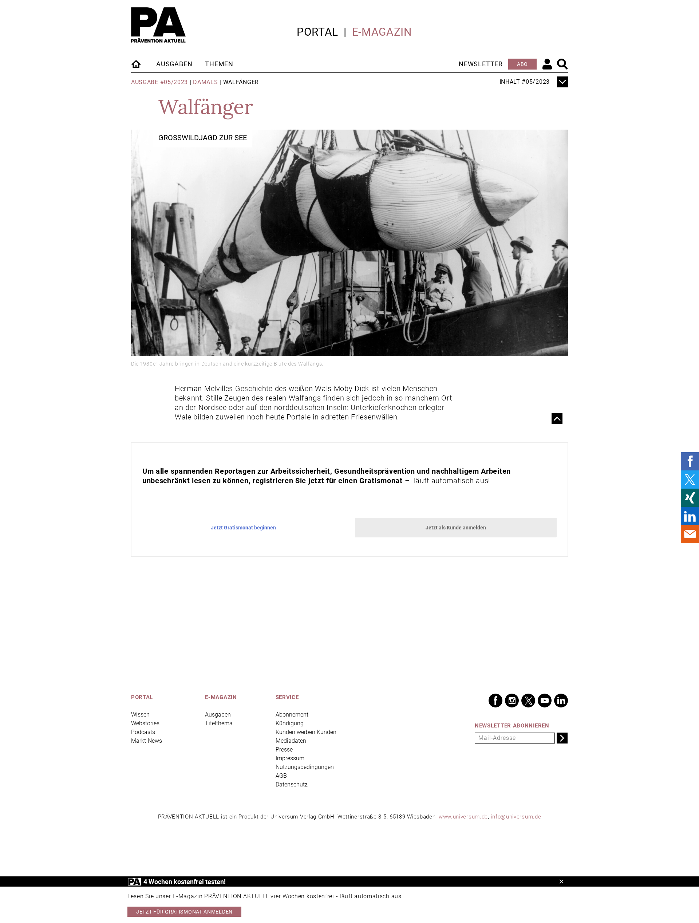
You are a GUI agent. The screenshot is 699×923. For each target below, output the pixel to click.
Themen (219, 64)
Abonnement (292, 714)
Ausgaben (174, 64)
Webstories (145, 723)
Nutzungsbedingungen (305, 767)
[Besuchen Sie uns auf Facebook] (495, 700)
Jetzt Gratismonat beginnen (243, 527)
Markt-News (146, 740)
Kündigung (290, 723)
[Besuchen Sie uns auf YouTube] (545, 700)
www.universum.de (463, 816)
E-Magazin (382, 31)
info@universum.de (516, 816)
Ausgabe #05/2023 (159, 82)
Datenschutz (292, 784)
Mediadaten (291, 740)
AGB (281, 775)
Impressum (290, 758)
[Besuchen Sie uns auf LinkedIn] (561, 700)
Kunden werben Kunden (306, 732)
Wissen (140, 714)
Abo (522, 64)
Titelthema (219, 723)
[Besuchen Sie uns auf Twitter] (528, 700)
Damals (205, 82)
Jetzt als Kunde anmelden (456, 527)
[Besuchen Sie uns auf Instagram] (512, 700)
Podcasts (143, 732)
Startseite (136, 63)
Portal (317, 31)
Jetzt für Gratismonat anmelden (184, 912)
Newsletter (481, 64)
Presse (284, 749)
